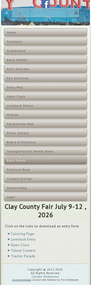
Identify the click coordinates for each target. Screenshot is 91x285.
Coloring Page (22, 234)
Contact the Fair (20, 179)
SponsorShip (17, 188)
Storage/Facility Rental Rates (30, 151)
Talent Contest (23, 250)
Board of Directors (21, 142)
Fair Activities (18, 78)
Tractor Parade (23, 256)
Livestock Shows (20, 105)
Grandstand (16, 51)
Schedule (14, 41)
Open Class (16, 96)
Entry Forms (16, 160)
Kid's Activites (18, 69)
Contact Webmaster (45, 276)
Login (11, 197)
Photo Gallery (18, 133)
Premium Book (18, 169)
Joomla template (21, 279)
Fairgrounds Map (20, 124)
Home (11, 32)
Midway (13, 115)
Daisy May (15, 87)
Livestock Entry (23, 239)
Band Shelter (17, 60)
